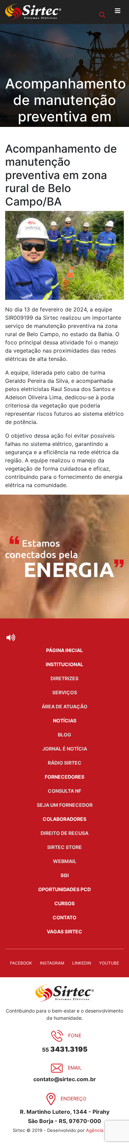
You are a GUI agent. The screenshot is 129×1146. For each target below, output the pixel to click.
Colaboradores (64, 819)
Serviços (64, 692)
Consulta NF (64, 791)
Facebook (21, 963)
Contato (64, 917)
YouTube (109, 963)
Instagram (52, 963)
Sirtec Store (64, 847)
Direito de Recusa (64, 833)
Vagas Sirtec (64, 931)
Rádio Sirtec (65, 763)
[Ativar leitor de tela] (10, 637)
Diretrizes (64, 678)
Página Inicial (64, 650)
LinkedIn (81, 963)
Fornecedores (64, 777)
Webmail (64, 861)
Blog (64, 734)
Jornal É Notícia (64, 749)
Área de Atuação (64, 706)
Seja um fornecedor (65, 805)
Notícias (64, 720)
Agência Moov (101, 1130)
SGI (65, 875)
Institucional (64, 664)
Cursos (64, 903)
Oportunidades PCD (64, 889)
